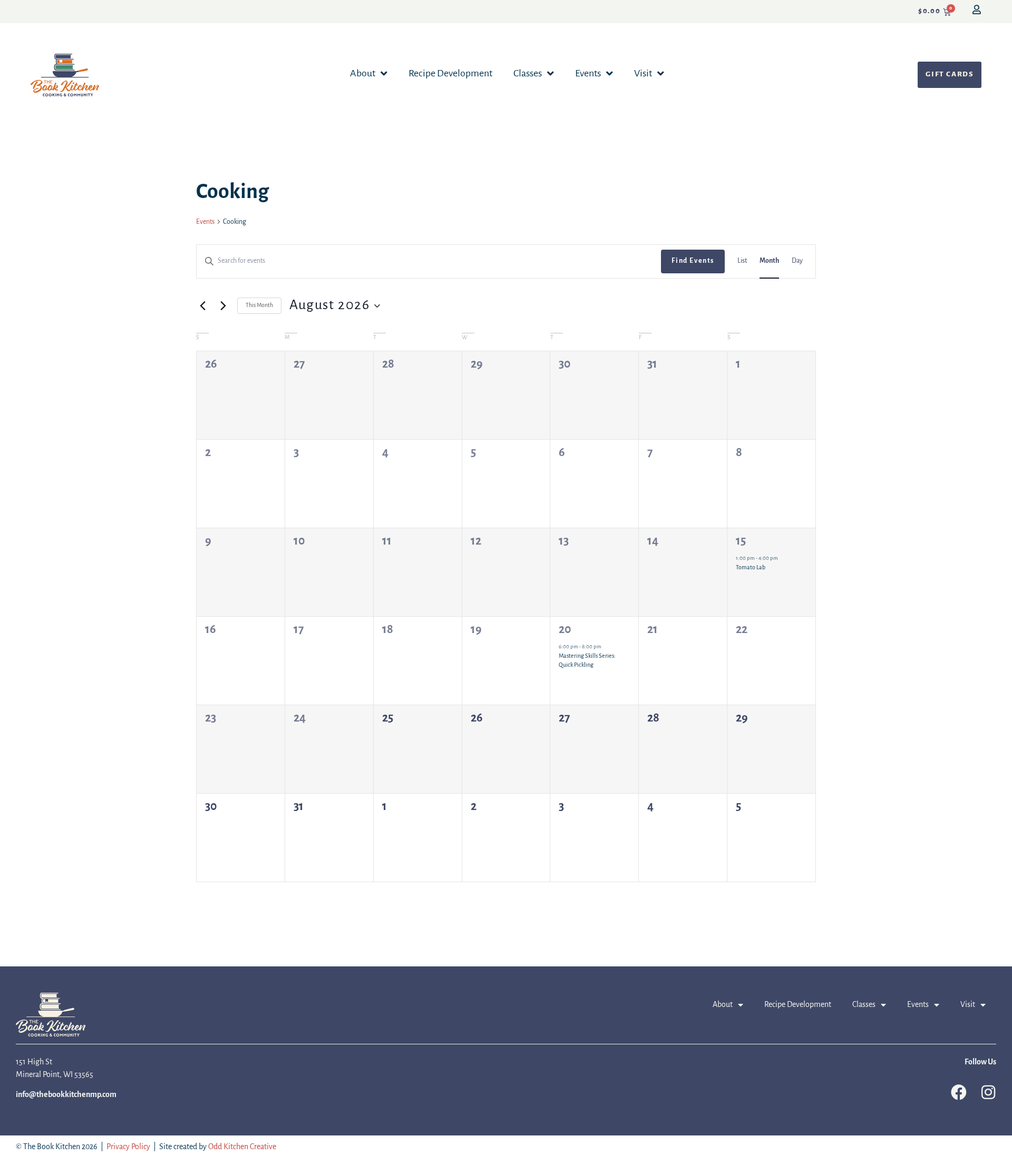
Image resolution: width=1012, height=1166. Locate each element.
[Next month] (223, 306)
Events (588, 73)
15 (741, 541)
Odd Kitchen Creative (242, 1147)
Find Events (693, 261)
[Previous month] (202, 306)
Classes (527, 73)
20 (565, 630)
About (362, 73)
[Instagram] (988, 1092)
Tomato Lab (750, 568)
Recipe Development (450, 73)
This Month (259, 305)
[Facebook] (959, 1092)
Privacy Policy (128, 1147)
